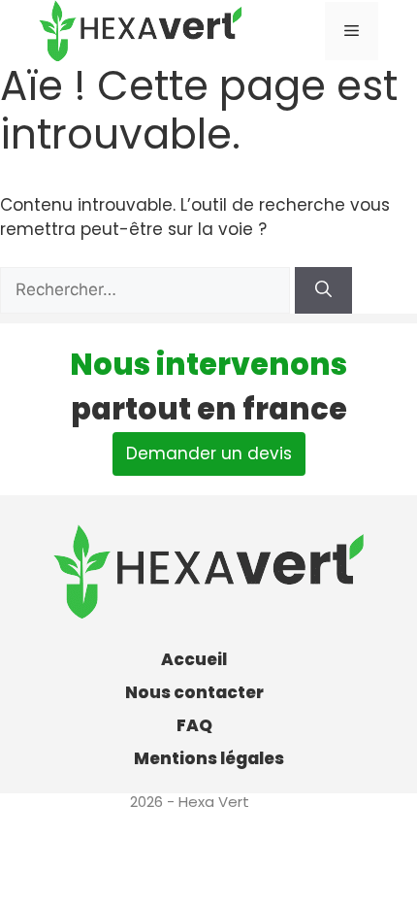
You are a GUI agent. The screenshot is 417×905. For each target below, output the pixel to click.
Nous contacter (194, 692)
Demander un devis (209, 453)
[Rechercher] (323, 290)
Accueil (194, 659)
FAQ (194, 725)
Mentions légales (209, 758)
